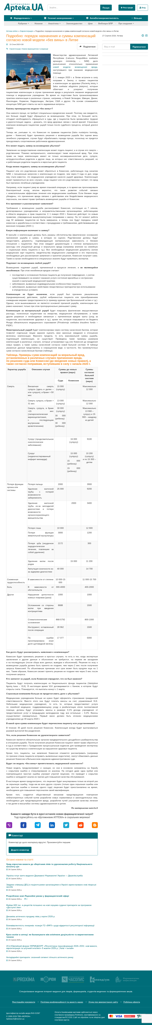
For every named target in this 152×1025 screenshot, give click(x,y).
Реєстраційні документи (23, 1002)
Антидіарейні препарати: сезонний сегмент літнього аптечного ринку (39, 957)
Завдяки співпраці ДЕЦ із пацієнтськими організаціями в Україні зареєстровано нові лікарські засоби (51, 885)
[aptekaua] (95, 825)
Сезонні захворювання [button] (59, 18)
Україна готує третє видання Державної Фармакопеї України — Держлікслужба (44, 875)
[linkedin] (52, 825)
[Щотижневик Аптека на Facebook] (146, 36)
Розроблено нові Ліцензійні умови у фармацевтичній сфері (37, 896)
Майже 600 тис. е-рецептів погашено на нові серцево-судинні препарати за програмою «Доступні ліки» (49, 906)
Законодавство (74, 23)
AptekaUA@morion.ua (15, 1019)
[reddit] (81, 825)
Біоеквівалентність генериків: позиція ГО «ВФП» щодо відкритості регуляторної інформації (50, 925)
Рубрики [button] (22, 23)
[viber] (9, 825)
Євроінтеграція (15, 49)
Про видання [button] (125, 23)
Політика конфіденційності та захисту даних (62, 1002)
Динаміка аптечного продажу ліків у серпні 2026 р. (30, 916)
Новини (39, 23)
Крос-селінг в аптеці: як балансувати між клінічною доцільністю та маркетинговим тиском (50, 935)
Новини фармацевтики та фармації (35, 49)
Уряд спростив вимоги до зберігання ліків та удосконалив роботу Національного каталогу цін (49, 865)
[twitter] (66, 825)
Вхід (143, 8)
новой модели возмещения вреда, (75, 67)
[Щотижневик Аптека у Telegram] (142, 36)
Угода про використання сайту (103, 1002)
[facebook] (23, 825)
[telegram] (38, 825)
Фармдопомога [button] (21, 18)
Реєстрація (128, 8)
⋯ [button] (136, 18)
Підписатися (139, 47)
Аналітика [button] (53, 23)
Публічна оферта (131, 1002)
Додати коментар (20, 850)
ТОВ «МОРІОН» (23, 1016)
